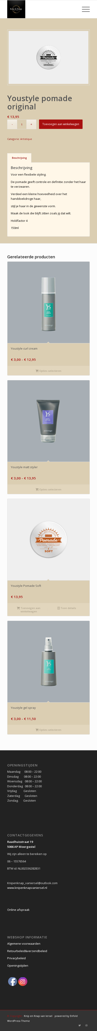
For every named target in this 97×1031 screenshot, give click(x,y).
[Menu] (83, 9)
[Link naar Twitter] (79, 1025)
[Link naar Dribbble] (86, 1025)
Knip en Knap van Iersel (38, 1016)
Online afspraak (18, 910)
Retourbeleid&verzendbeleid (27, 951)
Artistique (26, 139)
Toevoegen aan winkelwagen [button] (30, 609)
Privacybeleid (16, 958)
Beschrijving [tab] (19, 157)
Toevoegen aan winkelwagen (60, 124)
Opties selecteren (50, 370)
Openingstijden (17, 966)
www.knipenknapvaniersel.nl (27, 888)
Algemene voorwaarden (23, 944)
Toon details (68, 608)
